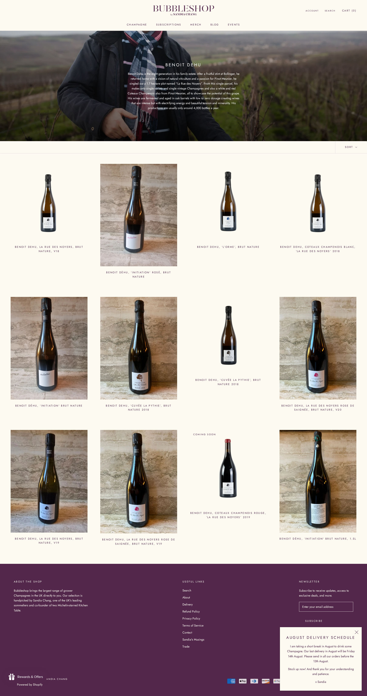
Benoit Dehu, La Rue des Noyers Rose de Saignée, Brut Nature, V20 (317, 408)
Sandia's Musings (193, 639)
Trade (185, 646)
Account (312, 10)
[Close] (357, 632)
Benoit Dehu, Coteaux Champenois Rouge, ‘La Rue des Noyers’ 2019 (228, 515)
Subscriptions (168, 25)
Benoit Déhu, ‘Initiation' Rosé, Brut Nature (138, 275)
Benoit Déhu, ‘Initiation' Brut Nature (49, 406)
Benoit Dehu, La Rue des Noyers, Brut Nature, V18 (49, 249)
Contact (187, 632)
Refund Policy (191, 611)
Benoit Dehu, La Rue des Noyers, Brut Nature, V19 (49, 541)
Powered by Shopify (29, 684)
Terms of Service (192, 625)
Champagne (137, 25)
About (186, 597)
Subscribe (314, 621)
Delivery (187, 604)
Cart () (349, 11)
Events (234, 25)
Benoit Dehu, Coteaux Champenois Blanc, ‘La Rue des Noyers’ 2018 (318, 249)
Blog (214, 25)
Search (330, 10)
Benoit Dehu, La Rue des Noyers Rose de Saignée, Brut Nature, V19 (138, 542)
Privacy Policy (191, 618)
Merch (196, 25)
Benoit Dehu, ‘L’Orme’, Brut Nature (228, 247)
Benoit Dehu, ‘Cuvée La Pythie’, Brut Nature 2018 (138, 408)
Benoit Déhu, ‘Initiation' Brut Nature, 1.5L (317, 539)
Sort (349, 147)
